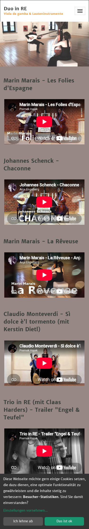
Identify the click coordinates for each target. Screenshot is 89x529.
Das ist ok (64, 521)
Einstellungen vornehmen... (25, 510)
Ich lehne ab (23, 521)
